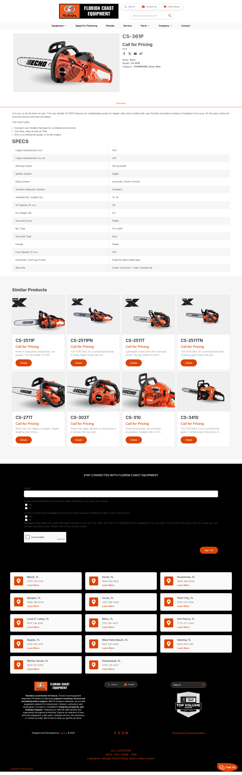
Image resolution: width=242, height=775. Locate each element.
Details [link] (23, 362)
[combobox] (152, 15)
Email (32, 488)
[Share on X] (129, 53)
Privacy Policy (178, 733)
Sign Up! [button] (208, 550)
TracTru (63, 733)
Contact (185, 25)
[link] (171, 6)
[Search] (203, 684)
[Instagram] (123, 732)
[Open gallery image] (66, 63)
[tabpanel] (66, 63)
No (30, 507)
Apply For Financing (86, 25)
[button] (129, 6)
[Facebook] (115, 732)
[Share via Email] (135, 53)
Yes (30, 504)
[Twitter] (119, 732)
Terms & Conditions (196, 733)
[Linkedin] (126, 732)
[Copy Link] (141, 53)
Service (127, 25)
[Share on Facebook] (124, 53)
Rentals (110, 25)
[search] (170, 15)
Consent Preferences (21, 768)
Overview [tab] (121, 103)
